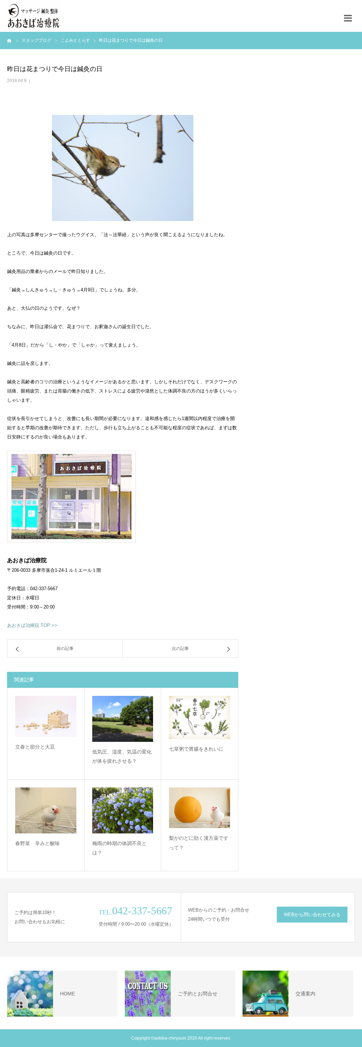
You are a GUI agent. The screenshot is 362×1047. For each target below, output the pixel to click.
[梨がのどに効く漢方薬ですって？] (199, 807)
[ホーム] (9, 40)
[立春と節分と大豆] (45, 716)
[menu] (349, 16)
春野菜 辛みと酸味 (37, 843)
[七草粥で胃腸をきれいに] (199, 717)
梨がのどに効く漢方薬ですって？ (198, 842)
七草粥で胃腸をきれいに (196, 749)
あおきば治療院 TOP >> (32, 625)
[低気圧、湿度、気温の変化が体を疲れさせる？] (122, 718)
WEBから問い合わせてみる (312, 914)
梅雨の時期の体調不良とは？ (119, 848)
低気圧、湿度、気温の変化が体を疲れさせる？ (122, 756)
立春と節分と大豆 (35, 747)
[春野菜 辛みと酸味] (45, 810)
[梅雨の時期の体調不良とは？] (122, 810)
